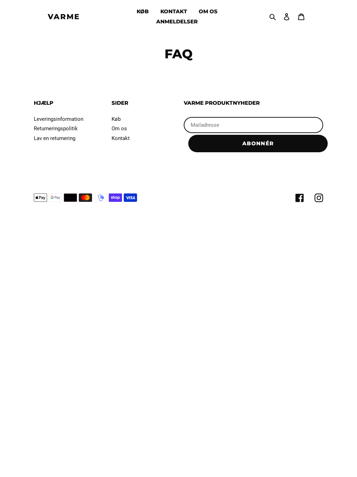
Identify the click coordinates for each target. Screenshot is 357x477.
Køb (116, 119)
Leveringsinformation (58, 119)
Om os (119, 128)
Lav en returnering (54, 138)
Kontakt (121, 138)
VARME (64, 16)
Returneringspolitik (56, 128)
